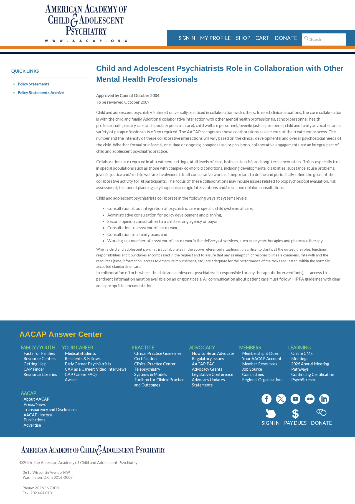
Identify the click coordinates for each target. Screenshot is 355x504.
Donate (321, 423)
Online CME (302, 353)
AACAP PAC (203, 364)
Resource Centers (40, 358)
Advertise (32, 425)
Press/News (35, 404)
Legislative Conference (212, 374)
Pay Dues (295, 423)
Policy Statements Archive (41, 92)
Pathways (300, 369)
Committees (253, 374)
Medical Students (80, 353)
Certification (145, 358)
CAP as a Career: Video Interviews (95, 369)
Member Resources (259, 364)
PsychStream (303, 379)
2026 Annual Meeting (310, 364)
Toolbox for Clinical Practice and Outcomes (159, 382)
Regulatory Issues (208, 358)
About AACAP (37, 399)
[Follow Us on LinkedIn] (324, 399)
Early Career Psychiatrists (88, 364)
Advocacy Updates (208, 379)
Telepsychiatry (147, 369)
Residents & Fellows (83, 358)
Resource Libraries (40, 374)
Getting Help (35, 364)
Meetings (299, 358)
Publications (34, 420)
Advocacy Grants (207, 369)
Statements (202, 385)
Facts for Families (39, 353)
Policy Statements (34, 84)
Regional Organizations (262, 379)
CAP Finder (34, 369)
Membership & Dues (260, 353)
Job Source (252, 369)
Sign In (271, 423)
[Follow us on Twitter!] (281, 399)
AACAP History (38, 415)
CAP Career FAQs (81, 374)
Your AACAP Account (262, 358)
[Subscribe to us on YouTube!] (295, 399)
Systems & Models (150, 374)
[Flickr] (310, 399)
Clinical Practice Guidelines (158, 353)
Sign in (187, 38)
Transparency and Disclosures (50, 409)
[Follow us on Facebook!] (267, 399)
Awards (71, 379)
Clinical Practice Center (155, 364)
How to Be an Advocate (213, 353)
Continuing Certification (312, 374)
